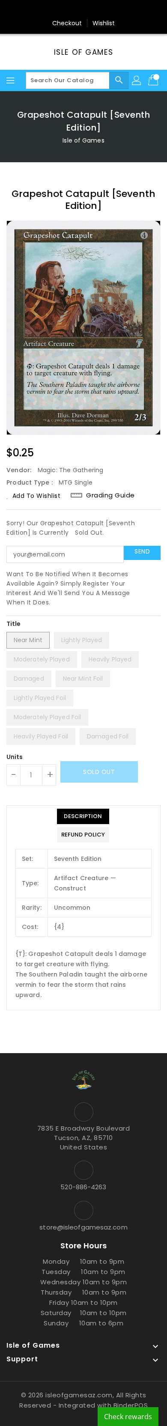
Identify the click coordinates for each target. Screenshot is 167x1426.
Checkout (67, 23)
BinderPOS (130, 1405)
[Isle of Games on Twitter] (67, 9)
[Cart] (154, 80)
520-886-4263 (83, 1186)
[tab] (83, 816)
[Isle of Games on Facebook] (51, 9)
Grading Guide (110, 495)
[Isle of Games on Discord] (116, 9)
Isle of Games (83, 52)
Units (14, 757)
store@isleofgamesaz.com (83, 1227)
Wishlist (103, 23)
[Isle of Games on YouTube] (99, 9)
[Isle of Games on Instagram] (83, 9)
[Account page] (137, 80)
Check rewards (128, 1416)
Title (13, 623)
